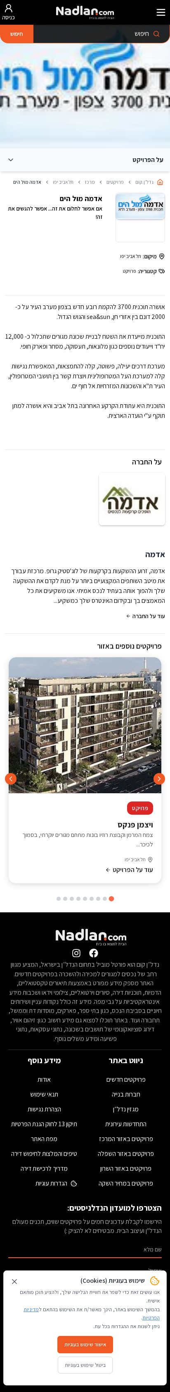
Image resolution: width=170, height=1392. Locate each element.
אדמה (155, 554)
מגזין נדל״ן (126, 1109)
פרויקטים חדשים (126, 1079)
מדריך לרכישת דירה (44, 1168)
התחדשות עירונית (125, 1124)
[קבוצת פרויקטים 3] (98, 899)
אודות (44, 1079)
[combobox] (101, 34)
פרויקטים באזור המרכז (126, 1138)
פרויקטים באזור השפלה (126, 1153)
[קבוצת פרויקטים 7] (72, 899)
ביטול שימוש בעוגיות (85, 1365)
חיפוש (16, 33)
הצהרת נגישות (44, 1109)
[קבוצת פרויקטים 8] (65, 899)
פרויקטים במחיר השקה (126, 1183)
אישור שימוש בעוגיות (85, 1344)
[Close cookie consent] (14, 1281)
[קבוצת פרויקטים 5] (85, 899)
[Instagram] (76, 953)
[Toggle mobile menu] (161, 12)
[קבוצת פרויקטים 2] (105, 899)
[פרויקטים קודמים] (159, 779)
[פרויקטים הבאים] (11, 779)
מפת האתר (44, 1138)
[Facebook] (93, 953)
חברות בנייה (126, 1094)
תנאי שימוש (44, 1094)
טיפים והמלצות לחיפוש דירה (44, 1153)
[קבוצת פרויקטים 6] (78, 899)
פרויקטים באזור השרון (125, 1168)
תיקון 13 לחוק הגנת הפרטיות (44, 1124)
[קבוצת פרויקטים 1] (111, 899)
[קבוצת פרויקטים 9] (59, 899)
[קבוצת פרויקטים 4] (92, 899)
